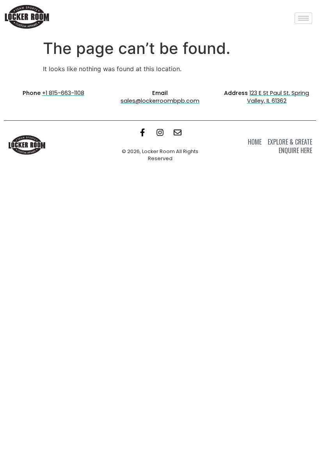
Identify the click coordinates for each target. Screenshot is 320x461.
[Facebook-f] (142, 132)
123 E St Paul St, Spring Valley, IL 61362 (278, 97)
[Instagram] (160, 132)
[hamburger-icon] (303, 18)
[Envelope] (177, 132)
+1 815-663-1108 (63, 93)
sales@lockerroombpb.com (160, 101)
